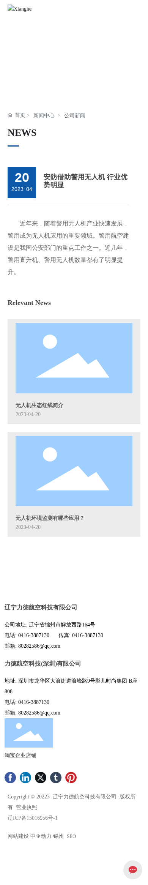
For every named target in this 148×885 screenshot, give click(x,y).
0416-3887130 (33, 635)
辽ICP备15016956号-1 (33, 818)
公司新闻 (74, 115)
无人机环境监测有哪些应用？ (50, 518)
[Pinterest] (71, 777)
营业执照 (26, 807)
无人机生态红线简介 (39, 405)
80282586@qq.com (39, 646)
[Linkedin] (25, 777)
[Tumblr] (55, 777)
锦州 (58, 836)
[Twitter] (40, 777)
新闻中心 (44, 115)
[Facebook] (10, 777)
